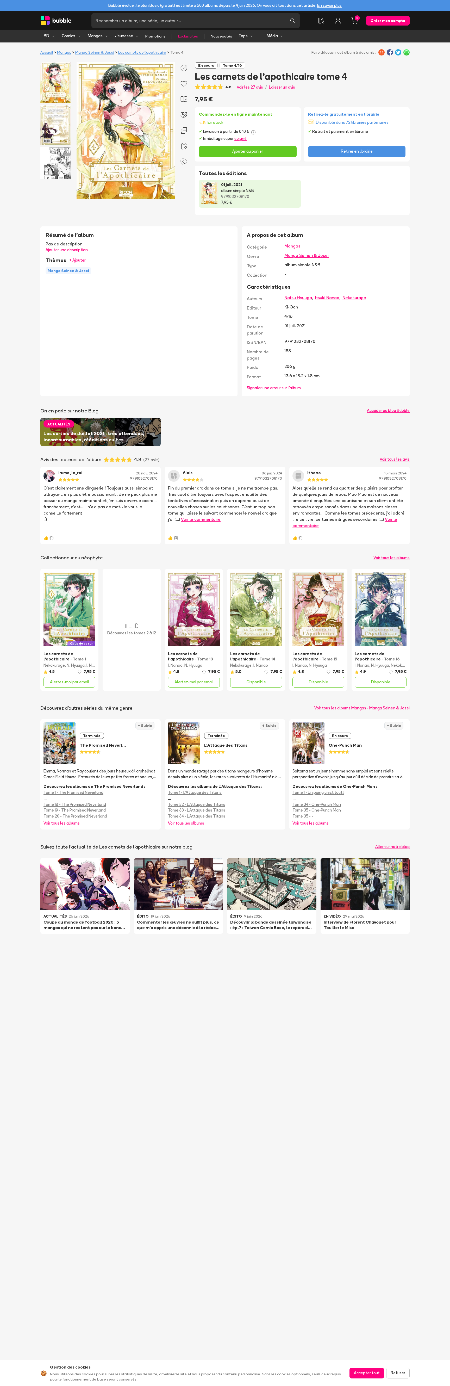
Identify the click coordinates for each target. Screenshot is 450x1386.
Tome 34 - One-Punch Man (316, 804)
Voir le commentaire (201, 519)
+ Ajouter (77, 260)
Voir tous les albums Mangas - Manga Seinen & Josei (362, 708)
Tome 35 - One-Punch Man (316, 810)
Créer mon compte (388, 20)
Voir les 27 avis (250, 87)
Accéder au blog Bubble (388, 410)
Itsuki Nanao (327, 297)
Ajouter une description (67, 249)
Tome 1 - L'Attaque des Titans (195, 792)
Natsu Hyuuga (298, 297)
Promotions (155, 36)
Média (272, 35)
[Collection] (321, 20)
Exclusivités (188, 36)
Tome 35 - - (302, 816)
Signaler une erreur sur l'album (274, 387)
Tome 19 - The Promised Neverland (74, 810)
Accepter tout (367, 1372)
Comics (68, 35)
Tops (243, 35)
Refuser (398, 1372)
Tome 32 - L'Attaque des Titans (196, 804)
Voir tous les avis (395, 459)
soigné (240, 138)
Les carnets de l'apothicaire (142, 52)
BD (46, 35)
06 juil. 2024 (272, 473)
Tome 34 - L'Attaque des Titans (196, 816)
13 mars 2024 (395, 473)
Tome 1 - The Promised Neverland (73, 792)
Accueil (46, 52)
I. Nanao (93, 665)
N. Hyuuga (76, 665)
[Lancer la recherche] (292, 20)
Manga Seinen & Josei (94, 52)
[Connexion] (338, 20)
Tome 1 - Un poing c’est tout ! (318, 792)
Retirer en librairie (357, 151)
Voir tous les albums (391, 557)
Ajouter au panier (247, 151)
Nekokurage (354, 297)
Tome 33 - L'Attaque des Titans (196, 810)
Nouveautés (221, 36)
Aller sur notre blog (392, 846)
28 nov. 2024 (147, 473)
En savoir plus (329, 5)
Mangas (95, 35)
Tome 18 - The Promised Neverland (74, 804)
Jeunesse (124, 35)
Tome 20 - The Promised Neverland (75, 816)
